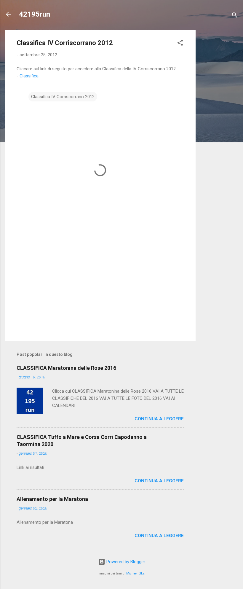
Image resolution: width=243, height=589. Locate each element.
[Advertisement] (219, 119)
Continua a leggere (159, 418)
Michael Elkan (136, 573)
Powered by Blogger (125, 561)
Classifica (29, 76)
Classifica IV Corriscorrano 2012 (63, 96)
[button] (180, 43)
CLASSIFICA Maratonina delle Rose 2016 (66, 368)
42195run (34, 14)
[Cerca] (234, 16)
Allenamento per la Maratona (52, 499)
